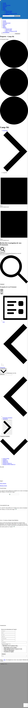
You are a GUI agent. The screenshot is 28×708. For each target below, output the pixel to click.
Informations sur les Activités (10, 647)
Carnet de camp (8, 12)
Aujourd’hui (2, 367)
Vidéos (4, 8)
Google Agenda (6, 458)
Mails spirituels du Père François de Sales (13, 648)
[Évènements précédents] (15, 363)
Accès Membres (6, 14)
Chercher (2, 284)
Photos (4, 7)
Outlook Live (5, 462)
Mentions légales (3, 485)
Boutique (4, 9)
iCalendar (5, 459)
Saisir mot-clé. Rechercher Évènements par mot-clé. (10, 253)
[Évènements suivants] (3, 365)
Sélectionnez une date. (11, 373)
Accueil (4, 2)
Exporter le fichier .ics (7, 463)
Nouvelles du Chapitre (9, 651)
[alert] (14, 191)
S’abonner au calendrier (5, 436)
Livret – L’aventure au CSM (11, 13)
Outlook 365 (5, 460)
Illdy (4, 659)
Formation (5, 6)
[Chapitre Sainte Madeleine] (0, 0)
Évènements (5, 130)
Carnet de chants (8, 11)
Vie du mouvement (6, 5)
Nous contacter (3, 483)
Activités (4, 4)
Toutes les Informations (9, 650)
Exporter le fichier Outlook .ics (9, 464)
